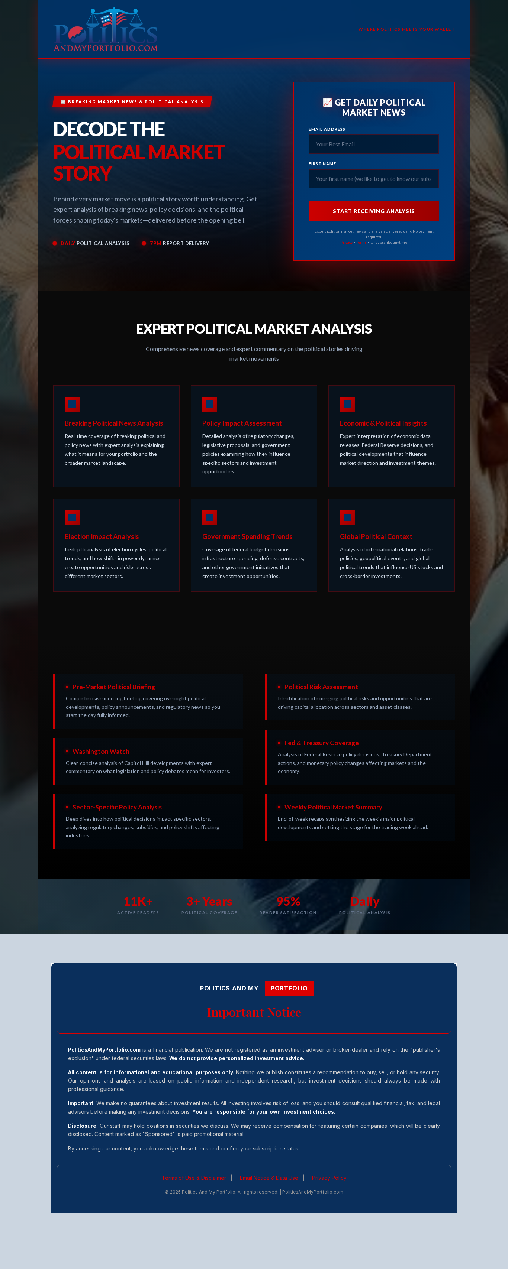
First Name (322, 163)
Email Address (327, 129)
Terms (361, 242)
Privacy (347, 242)
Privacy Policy (329, 1178)
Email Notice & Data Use (269, 1178)
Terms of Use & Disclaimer (194, 1178)
